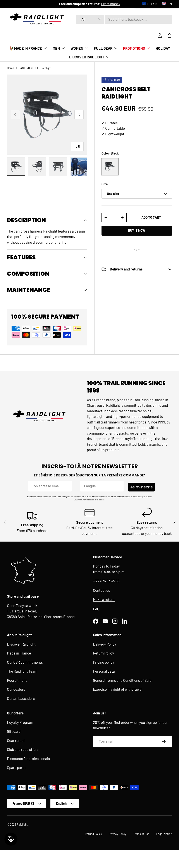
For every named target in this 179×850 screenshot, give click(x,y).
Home (10, 68)
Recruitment (17, 680)
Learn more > (110, 4)
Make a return (104, 599)
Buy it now (136, 230)
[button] (169, 35)
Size (105, 184)
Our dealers (16, 689)
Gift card (14, 731)
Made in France (19, 653)
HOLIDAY (163, 48)
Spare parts (16, 767)
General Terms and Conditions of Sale (122, 680)
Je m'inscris (141, 487)
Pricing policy (103, 662)
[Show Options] (119, 486)
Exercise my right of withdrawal (117, 689)
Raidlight (22, 824)
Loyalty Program (20, 722)
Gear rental (15, 740)
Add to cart (151, 217)
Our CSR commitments (25, 662)
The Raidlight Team (22, 671)
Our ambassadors (21, 698)
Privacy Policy (117, 834)
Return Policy (103, 653)
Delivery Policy (104, 644)
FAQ (96, 609)
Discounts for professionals (28, 758)
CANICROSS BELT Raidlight (35, 68)
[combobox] (124, 19)
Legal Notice (164, 834)
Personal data (104, 671)
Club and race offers (22, 749)
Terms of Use (141, 834)
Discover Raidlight (21, 644)
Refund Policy (93, 834)
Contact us (101, 590)
